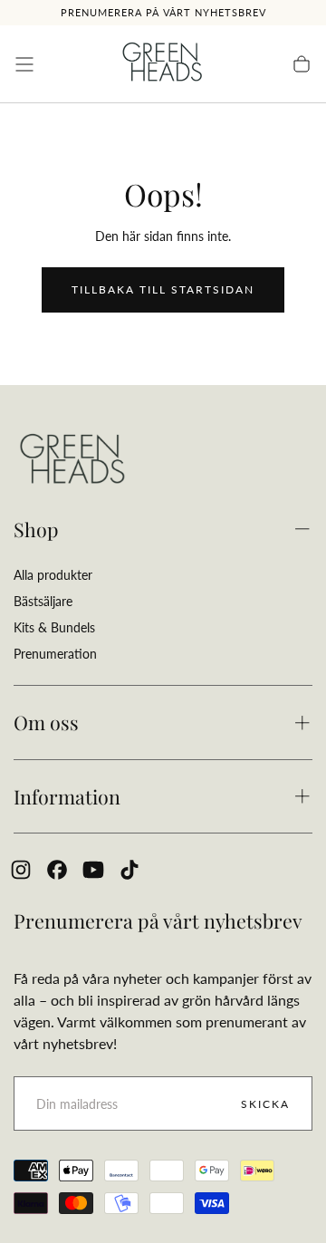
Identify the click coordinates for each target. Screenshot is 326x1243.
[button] (24, 64)
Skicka (265, 1104)
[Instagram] (21, 869)
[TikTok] (129, 869)
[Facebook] (57, 869)
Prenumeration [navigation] (55, 653)
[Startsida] (163, 64)
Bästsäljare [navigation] (43, 601)
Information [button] (67, 796)
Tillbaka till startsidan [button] (163, 289)
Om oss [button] (46, 722)
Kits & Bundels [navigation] (54, 627)
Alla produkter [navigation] (53, 575)
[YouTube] (93, 869)
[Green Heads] (72, 461)
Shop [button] (36, 529)
